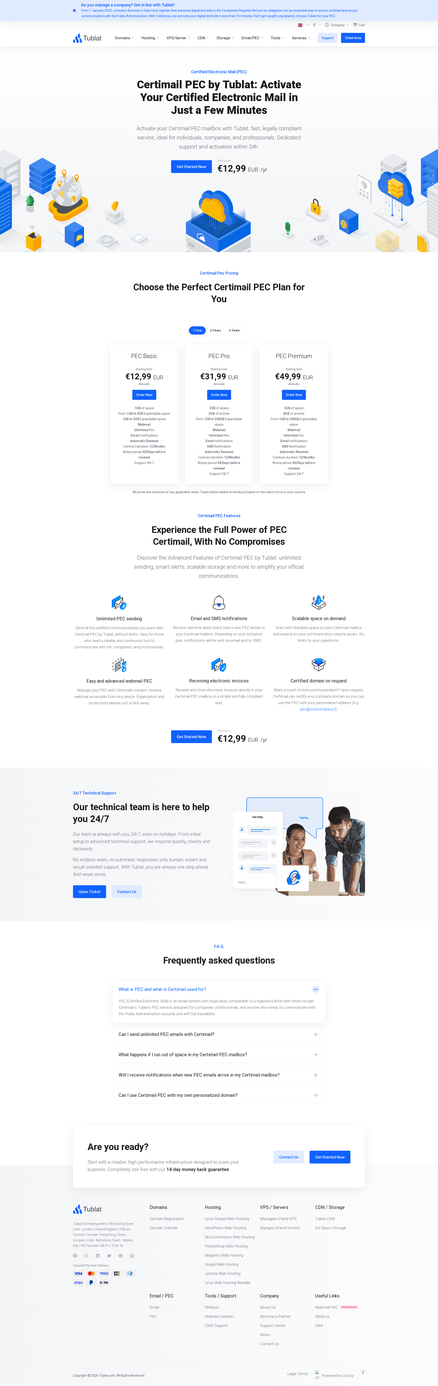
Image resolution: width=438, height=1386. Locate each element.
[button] (219, 1001)
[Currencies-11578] (317, 25)
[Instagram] (86, 1256)
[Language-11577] (303, 25)
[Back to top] (363, 1372)
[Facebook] (75, 1256)
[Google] (132, 1256)
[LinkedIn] (98, 1256)
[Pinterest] (120, 1256)
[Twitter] (109, 1256)
